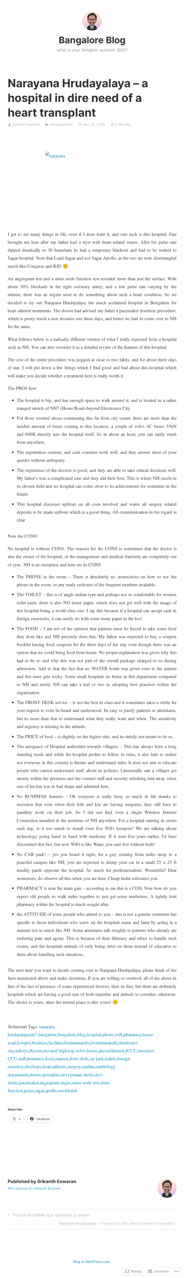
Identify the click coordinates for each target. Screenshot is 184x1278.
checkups (32, 1066)
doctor (35, 1075)
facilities (55, 1043)
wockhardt (67, 1090)
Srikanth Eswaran (26, 124)
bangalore (48, 1034)
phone (108, 1034)
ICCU (131, 1050)
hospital (94, 1034)
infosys (21, 1050)
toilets (110, 1058)
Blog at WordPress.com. (92, 1261)
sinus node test (85, 1082)
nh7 (33, 1034)
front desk (79, 1058)
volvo (81, 1050)
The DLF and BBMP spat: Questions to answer (48, 1216)
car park (96, 1058)
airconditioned (111, 1050)
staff (22, 1058)
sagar (39, 1090)
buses (92, 1050)
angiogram (49, 1082)
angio (66, 1082)
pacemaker (29, 1082)
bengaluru (67, 1034)
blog (81, 1034)
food (49, 1058)
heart (47, 1066)
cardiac (88, 1066)
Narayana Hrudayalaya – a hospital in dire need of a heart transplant (116, 1224)
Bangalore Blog (92, 39)
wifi (118, 1034)
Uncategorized (61, 124)
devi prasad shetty (77, 1075)
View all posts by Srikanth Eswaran (34, 1188)
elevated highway (59, 1050)
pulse (29, 1090)
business (39, 1043)
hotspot (24, 1043)
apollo (51, 1090)
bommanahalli (104, 1043)
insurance (35, 1058)
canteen (62, 1058)
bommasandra (77, 1043)
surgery (74, 1066)
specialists (51, 1075)
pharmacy (132, 1034)
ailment (59, 1066)
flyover (35, 1050)
